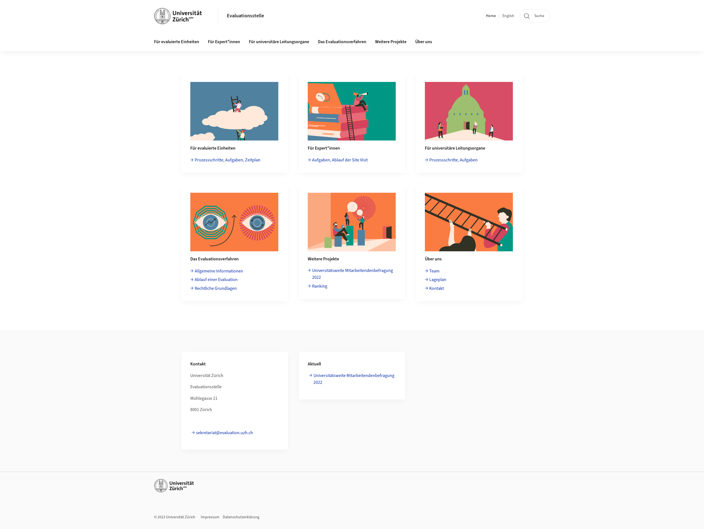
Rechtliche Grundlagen (216, 288)
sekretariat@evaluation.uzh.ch (224, 433)
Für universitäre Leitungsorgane (279, 42)
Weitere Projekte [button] (390, 42)
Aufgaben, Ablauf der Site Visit (340, 160)
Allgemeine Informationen (219, 271)
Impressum (210, 517)
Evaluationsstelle (245, 15)
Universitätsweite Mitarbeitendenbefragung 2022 (352, 274)
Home (491, 16)
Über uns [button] (423, 42)
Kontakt (436, 288)
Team (434, 271)
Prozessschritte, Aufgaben (453, 160)
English (508, 16)
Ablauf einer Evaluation (216, 280)
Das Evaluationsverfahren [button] (342, 42)
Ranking (319, 286)
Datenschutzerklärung (241, 517)
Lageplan (437, 280)
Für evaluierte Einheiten (176, 42)
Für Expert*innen (224, 42)
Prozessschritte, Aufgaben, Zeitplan (227, 160)
